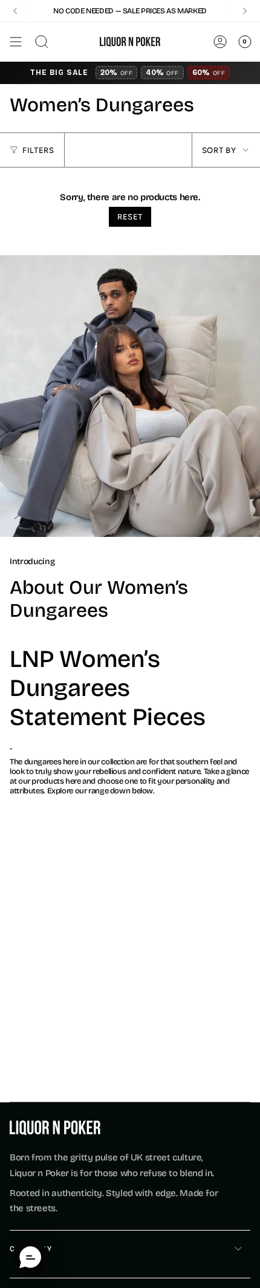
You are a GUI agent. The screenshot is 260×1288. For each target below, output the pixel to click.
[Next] (244, 10)
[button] (30, 1258)
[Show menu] (16, 42)
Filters (38, 150)
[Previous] (15, 10)
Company (31, 1248)
